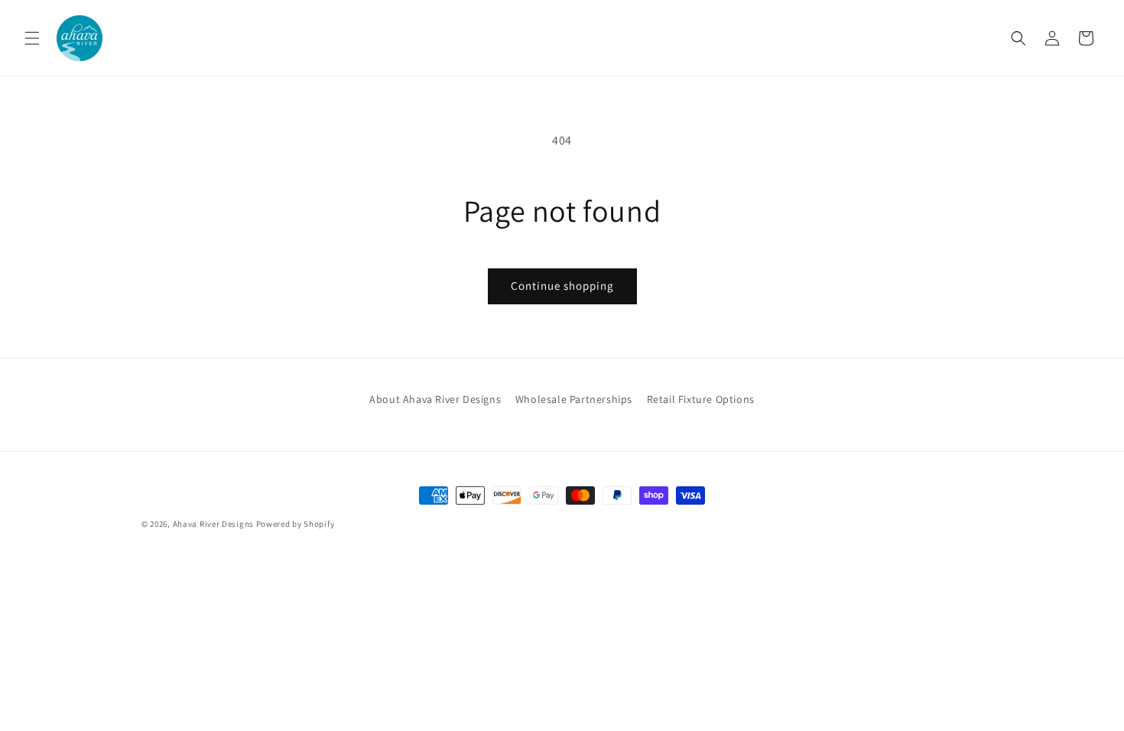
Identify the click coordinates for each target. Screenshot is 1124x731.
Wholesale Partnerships (573, 399)
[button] (32, 38)
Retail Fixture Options (701, 399)
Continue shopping (562, 285)
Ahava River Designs (213, 523)
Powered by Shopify (295, 523)
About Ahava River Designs (435, 399)
